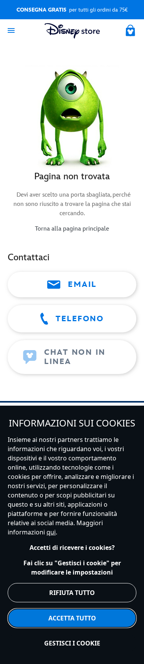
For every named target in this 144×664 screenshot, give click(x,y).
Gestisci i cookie (72, 643)
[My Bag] (131, 29)
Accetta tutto (72, 618)
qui (51, 532)
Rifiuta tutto (72, 592)
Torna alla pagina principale (72, 229)
